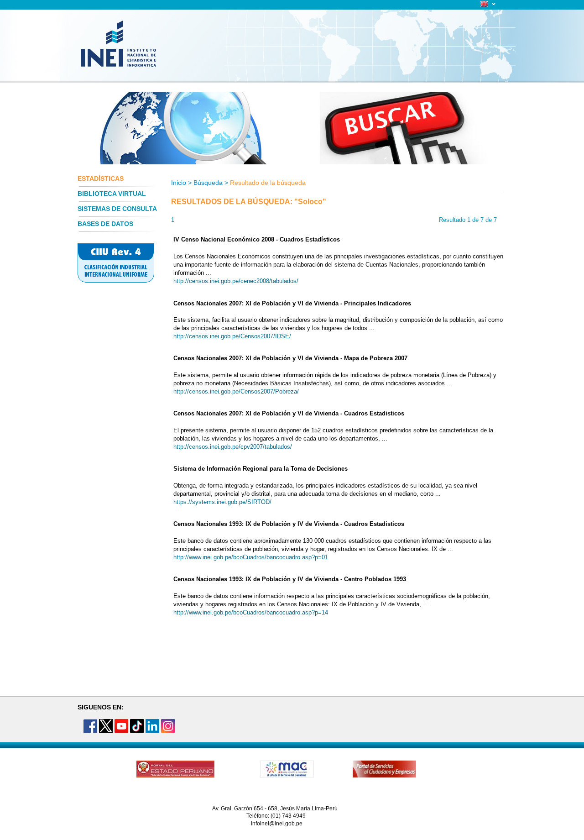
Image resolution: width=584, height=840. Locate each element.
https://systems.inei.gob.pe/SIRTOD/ (222, 502)
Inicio (178, 182)
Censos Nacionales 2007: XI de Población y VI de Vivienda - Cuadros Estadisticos (288, 413)
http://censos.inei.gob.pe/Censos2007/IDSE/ (232, 336)
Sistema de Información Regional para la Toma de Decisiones (260, 468)
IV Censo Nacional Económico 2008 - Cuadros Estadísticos (256, 239)
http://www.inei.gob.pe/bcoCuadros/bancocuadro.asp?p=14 (250, 612)
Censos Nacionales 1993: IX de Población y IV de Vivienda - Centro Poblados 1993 (289, 579)
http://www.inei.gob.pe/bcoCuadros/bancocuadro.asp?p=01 (250, 557)
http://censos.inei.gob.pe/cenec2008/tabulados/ (235, 281)
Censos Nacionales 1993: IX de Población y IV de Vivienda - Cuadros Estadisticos (288, 523)
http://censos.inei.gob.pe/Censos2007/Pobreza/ (236, 391)
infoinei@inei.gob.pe (276, 823)
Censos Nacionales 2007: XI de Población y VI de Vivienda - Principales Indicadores (292, 303)
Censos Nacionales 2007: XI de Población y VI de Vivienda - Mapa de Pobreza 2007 (290, 358)
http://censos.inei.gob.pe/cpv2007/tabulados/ (232, 446)
